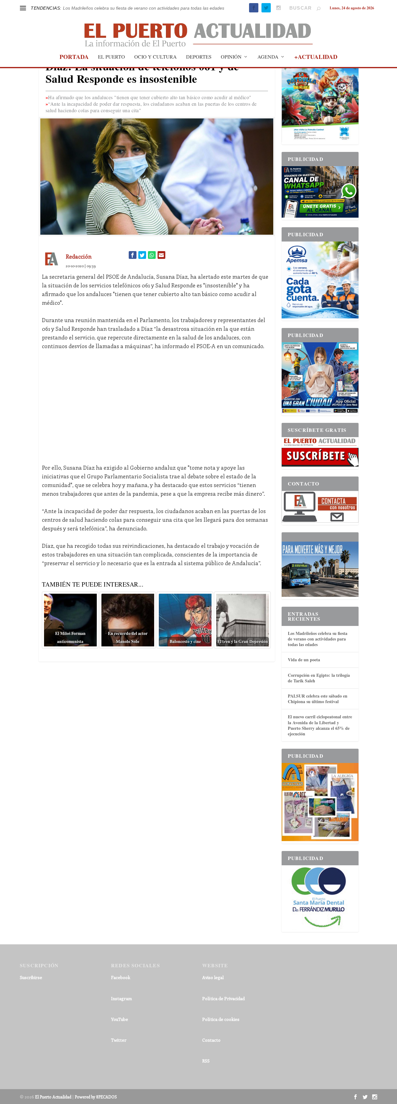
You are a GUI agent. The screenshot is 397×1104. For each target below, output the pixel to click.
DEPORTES (199, 57)
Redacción (78, 256)
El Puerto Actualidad (53, 1096)
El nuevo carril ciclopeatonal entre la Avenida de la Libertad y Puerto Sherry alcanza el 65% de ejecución (320, 725)
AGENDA (268, 57)
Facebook (120, 977)
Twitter (119, 1040)
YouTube (119, 1019)
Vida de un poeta (304, 659)
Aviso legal (213, 977)
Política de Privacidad (223, 998)
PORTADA (74, 57)
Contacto (211, 1040)
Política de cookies (220, 1019)
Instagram (121, 998)
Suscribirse (31, 977)
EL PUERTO (111, 57)
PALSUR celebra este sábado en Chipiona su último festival (317, 699)
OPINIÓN (231, 57)
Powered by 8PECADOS (96, 1096)
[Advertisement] (157, 402)
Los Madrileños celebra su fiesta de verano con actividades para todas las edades (143, 8)
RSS (206, 1061)
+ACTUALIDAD (315, 57)
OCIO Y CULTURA (155, 57)
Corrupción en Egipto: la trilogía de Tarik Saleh (319, 678)
